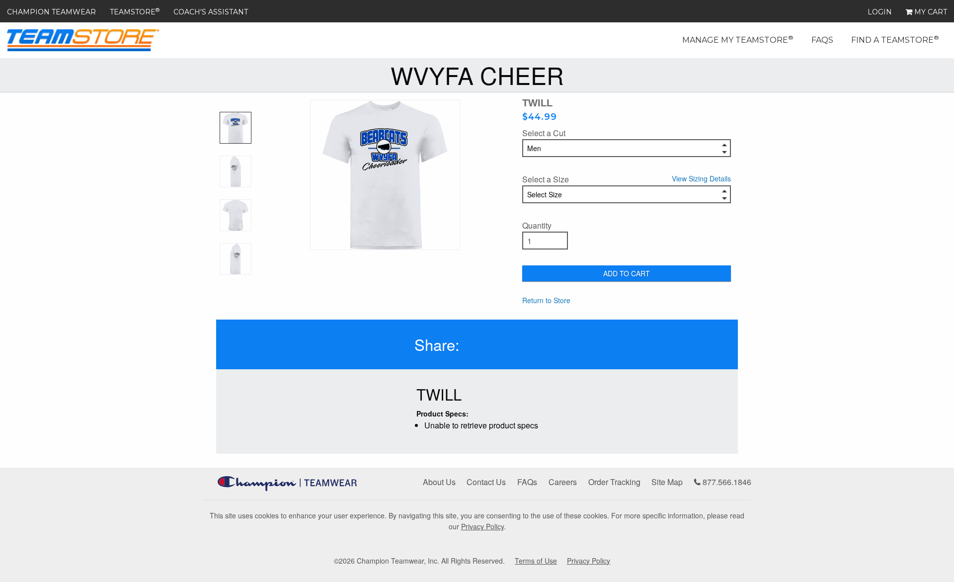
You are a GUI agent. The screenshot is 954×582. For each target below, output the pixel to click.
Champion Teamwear (51, 11)
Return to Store (546, 300)
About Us (439, 482)
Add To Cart (626, 273)
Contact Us (486, 482)
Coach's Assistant (210, 11)
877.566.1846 (726, 482)
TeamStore (134, 11)
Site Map (667, 482)
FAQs (822, 40)
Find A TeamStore (895, 39)
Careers (563, 482)
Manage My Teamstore (738, 39)
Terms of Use (536, 561)
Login (880, 11)
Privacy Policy (482, 526)
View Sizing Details (701, 178)
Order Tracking (614, 482)
